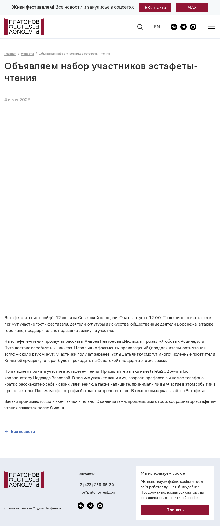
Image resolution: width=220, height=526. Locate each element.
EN (157, 27)
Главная (10, 54)
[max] (193, 27)
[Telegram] (183, 27)
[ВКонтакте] (174, 27)
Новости (27, 54)
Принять (175, 510)
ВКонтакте (155, 7)
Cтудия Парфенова (47, 508)
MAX (192, 7)
